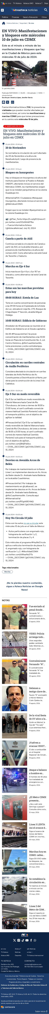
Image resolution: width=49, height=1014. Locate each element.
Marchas (7, 572)
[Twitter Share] (7, 102)
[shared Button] (12, 102)
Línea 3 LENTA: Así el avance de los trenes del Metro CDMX (37, 826)
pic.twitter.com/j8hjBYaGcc (18, 444)
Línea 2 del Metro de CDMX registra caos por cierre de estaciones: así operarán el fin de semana (38, 908)
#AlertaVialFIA (12, 198)
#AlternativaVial (13, 498)
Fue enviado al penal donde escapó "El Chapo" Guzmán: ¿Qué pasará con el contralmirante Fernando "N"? (38, 608)
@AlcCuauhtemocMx (31, 343)
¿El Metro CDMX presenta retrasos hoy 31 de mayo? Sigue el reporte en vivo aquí (37, 799)
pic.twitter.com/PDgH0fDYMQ (20, 501)
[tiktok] (22, 941)
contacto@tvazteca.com (32, 964)
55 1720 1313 (28, 967)
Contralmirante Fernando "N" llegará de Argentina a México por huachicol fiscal (37, 662)
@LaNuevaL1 (28, 486)
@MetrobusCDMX (14, 204)
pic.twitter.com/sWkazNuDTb (19, 554)
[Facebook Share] (3, 102)
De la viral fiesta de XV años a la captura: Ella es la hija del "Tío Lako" (37, 717)
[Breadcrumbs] (4, 23)
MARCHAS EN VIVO (15, 126)
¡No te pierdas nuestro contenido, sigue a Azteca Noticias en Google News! (24, 586)
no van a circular (31, 523)
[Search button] (46, 10)
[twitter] (14, 941)
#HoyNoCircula (38, 542)
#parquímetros (36, 210)
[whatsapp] (35, 941)
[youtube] (27, 941)
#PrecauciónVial (19, 334)
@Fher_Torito (16, 219)
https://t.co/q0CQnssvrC (34, 219)
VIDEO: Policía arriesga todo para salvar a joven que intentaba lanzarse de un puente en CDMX (38, 635)
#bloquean (37, 198)
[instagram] (18, 941)
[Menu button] (3, 10)
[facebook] (31, 941)
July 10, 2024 (30, 228)
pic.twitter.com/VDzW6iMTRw (20, 222)
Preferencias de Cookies (27, 976)
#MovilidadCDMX (29, 551)
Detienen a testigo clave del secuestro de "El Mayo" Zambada (37, 690)
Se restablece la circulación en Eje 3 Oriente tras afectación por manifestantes (38, 880)
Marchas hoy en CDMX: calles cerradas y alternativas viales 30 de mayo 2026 (37, 853)
